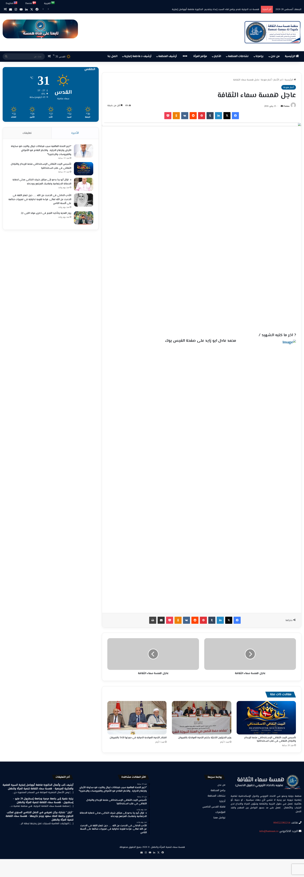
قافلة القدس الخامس (213, 806)
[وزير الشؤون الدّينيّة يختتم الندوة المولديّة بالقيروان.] (201, 717)
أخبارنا (222, 801)
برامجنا (260, 56)
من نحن (275, 56)
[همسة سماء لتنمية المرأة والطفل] (272, 32)
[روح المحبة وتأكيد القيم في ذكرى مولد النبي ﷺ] (83, 217)
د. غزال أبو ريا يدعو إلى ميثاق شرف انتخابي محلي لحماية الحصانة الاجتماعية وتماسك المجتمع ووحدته (41, 182)
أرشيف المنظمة (167, 56)
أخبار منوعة (266, 79)
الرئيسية (290, 56)
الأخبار (217, 56)
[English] (16, 3)
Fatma (286, 106)
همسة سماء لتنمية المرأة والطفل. (167, 847)
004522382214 (281, 822)
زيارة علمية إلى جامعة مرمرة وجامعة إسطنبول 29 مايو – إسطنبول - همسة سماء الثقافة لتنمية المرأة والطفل (43, 800)
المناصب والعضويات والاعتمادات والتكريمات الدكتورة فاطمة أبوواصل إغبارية (222, 9)
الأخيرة (75, 132)
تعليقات (27, 132)
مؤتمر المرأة (200, 56)
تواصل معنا (219, 817)
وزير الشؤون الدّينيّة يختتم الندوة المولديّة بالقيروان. (204, 738)
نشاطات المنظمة (238, 56)
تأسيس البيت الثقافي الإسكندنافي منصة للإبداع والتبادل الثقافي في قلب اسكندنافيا (270, 739)
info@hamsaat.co (268, 831)
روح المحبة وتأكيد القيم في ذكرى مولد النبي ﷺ (46, 213)
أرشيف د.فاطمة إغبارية (137, 56)
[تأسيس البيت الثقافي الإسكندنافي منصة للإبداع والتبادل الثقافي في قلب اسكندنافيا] (266, 717)
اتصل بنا (112, 56)
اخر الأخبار (278, 79)
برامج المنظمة (218, 790)
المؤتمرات (220, 812)
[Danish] (34, 3)
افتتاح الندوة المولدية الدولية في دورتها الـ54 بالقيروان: (138, 738)
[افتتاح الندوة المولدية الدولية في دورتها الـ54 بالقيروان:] (137, 717)
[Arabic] (53, 3)
